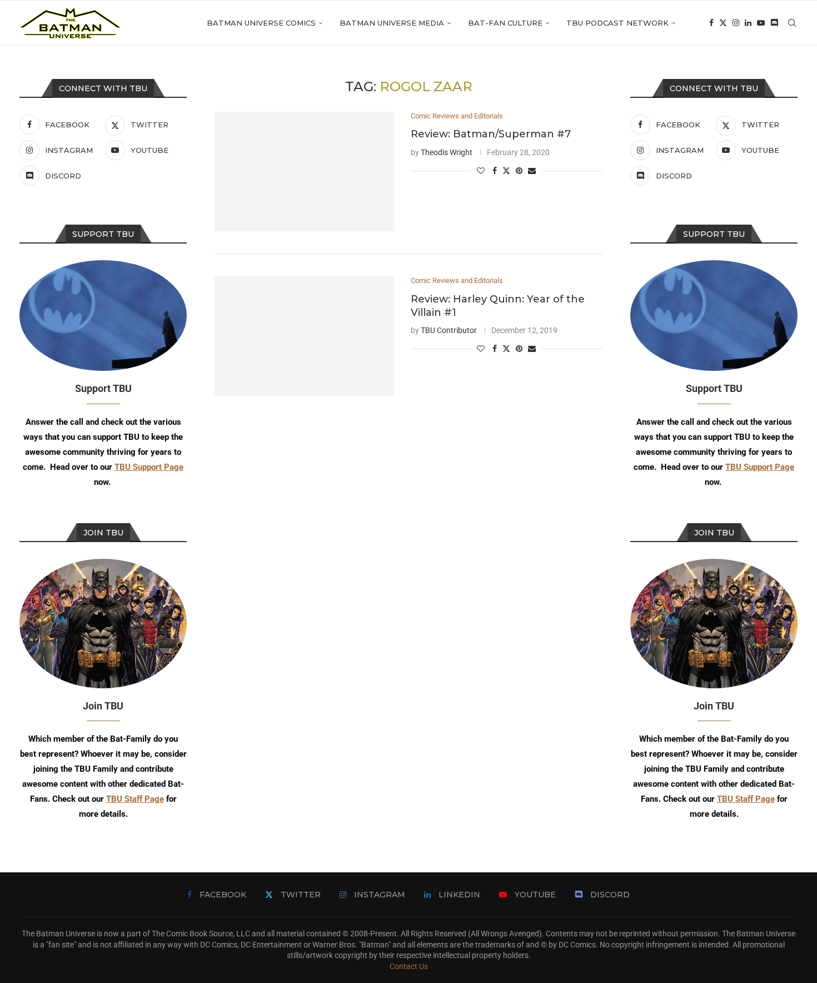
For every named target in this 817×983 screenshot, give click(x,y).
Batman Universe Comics (261, 22)
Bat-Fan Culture (505, 22)
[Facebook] (711, 23)
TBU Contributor (449, 330)
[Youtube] (761, 23)
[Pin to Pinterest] (519, 170)
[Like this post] (481, 170)
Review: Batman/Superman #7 (491, 134)
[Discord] (774, 23)
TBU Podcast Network (617, 22)
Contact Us (409, 966)
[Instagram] (736, 23)
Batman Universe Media (392, 22)
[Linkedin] (748, 23)
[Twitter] (723, 23)
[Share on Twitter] (506, 170)
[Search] (792, 23)
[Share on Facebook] (494, 170)
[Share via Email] (532, 170)
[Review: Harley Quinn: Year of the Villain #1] (304, 336)
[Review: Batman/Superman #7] (304, 171)
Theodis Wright (446, 152)
